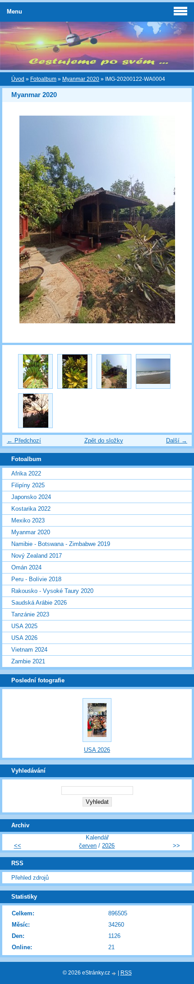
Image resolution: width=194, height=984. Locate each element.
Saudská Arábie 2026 (39, 602)
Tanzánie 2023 (30, 614)
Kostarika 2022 (31, 508)
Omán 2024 (26, 567)
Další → (176, 440)
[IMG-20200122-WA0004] (114, 371)
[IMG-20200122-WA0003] (75, 371)
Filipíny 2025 (28, 485)
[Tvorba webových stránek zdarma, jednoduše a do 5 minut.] (114, 973)
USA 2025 (24, 626)
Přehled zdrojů (30, 877)
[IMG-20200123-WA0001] (35, 411)
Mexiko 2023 (28, 520)
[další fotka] (177, 219)
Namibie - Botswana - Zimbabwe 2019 (60, 544)
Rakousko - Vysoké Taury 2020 (52, 591)
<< (17, 845)
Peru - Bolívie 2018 (36, 579)
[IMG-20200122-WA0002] (35, 371)
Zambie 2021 (28, 661)
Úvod (17, 79)
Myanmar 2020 (80, 79)
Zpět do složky (103, 440)
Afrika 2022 (26, 473)
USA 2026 (24, 637)
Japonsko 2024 (31, 497)
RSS (126, 972)
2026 (108, 845)
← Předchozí (24, 440)
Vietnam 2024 (29, 649)
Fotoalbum (43, 79)
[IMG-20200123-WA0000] (153, 371)
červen (88, 845)
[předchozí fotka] (17, 219)
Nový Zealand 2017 (36, 555)
